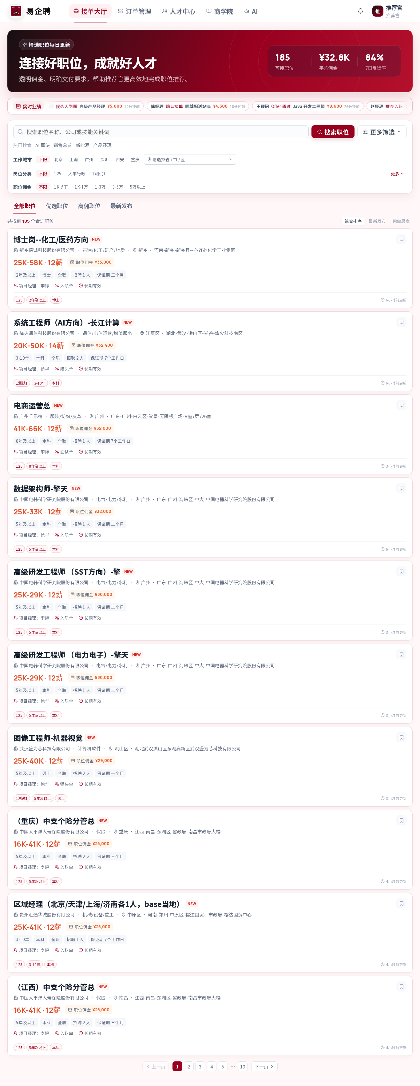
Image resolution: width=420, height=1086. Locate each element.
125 (57, 173)
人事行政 (76, 173)
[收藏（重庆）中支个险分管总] (401, 820)
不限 (43, 159)
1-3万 (100, 187)
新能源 (82, 145)
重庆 (135, 159)
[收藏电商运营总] (401, 405)
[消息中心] (360, 11)
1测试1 (99, 173)
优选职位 (57, 206)
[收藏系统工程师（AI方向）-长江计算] (401, 322)
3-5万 (118, 187)
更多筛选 (382, 131)
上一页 (158, 1066)
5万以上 (137, 187)
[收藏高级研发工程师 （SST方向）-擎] (401, 571)
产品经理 (102, 145)
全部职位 (25, 206)
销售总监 (62, 145)
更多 (395, 173)
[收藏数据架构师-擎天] (401, 488)
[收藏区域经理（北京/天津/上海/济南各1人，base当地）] (401, 903)
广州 (89, 159)
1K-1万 (81, 187)
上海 (73, 159)
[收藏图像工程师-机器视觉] (401, 737)
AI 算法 (42, 145)
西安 (120, 159)
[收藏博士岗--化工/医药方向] (401, 239)
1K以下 (61, 187)
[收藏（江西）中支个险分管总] (401, 986)
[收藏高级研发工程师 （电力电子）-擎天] (401, 654)
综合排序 (353, 221)
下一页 (261, 1066)
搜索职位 (336, 131)
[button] (210, 268)
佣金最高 (401, 221)
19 (242, 1066)
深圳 (104, 159)
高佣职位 (89, 206)
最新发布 (121, 206)
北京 (58, 159)
